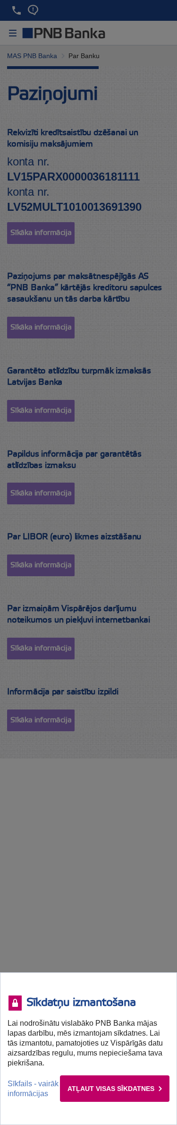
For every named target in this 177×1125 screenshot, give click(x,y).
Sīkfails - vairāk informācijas (33, 1089)
